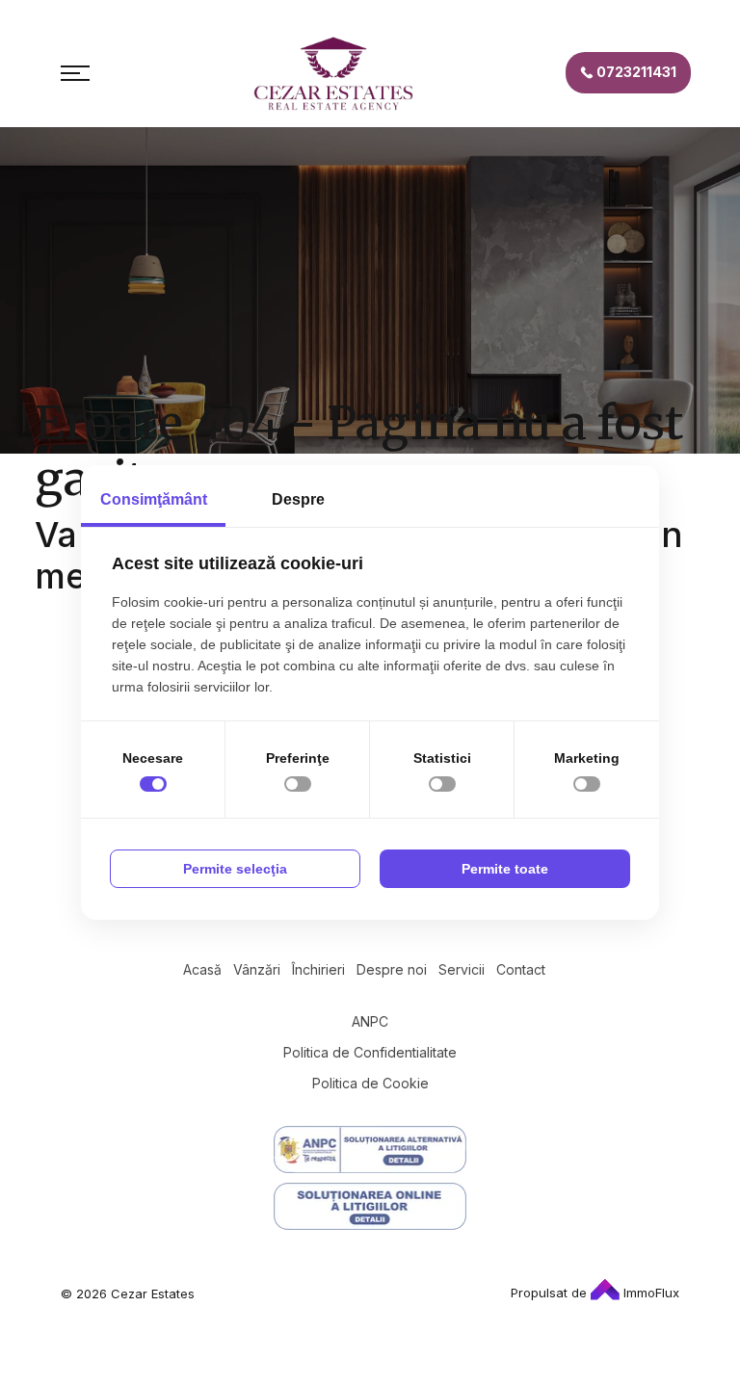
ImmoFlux (649, 1292)
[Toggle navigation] (75, 73)
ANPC (370, 1021)
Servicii (461, 969)
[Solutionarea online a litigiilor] (370, 1206)
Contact (520, 969)
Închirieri (318, 969)
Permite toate (505, 868)
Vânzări (256, 969)
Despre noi (392, 969)
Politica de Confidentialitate (370, 1052)
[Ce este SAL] (370, 1149)
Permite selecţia (235, 868)
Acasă (202, 969)
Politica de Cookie (370, 1083)
